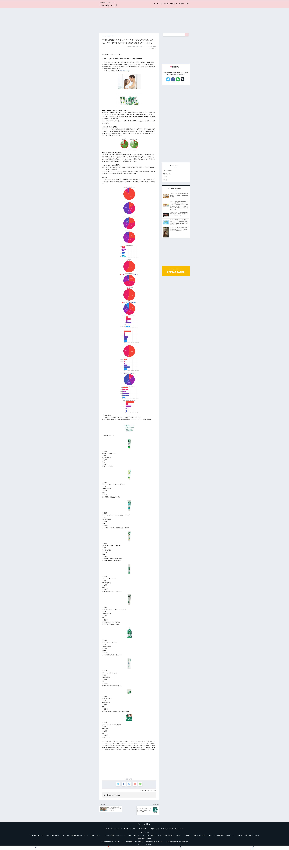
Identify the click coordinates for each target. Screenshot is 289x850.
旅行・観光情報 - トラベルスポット (173, 835)
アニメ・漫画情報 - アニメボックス (76, 835)
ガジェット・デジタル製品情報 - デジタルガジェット (221, 835)
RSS (182, 81)
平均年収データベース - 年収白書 (134, 841)
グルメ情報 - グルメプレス (37, 835)
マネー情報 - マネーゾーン (154, 835)
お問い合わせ (173, 3)
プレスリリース (152, 790)
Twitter (168, 81)
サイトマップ (179, 829)
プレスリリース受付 (184, 3)
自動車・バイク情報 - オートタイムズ (195, 835)
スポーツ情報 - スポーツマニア (137, 835)
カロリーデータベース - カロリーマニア (112, 841)
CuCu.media (168, 176)
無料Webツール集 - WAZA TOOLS (154, 841)
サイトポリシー (145, 829)
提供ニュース (167, 174)
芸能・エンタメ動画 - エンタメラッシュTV (248, 835)
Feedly (178, 81)
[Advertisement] (144, 19)
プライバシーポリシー (131, 829)
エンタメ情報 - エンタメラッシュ (55, 835)
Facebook (173, 81)
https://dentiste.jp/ (125, 70)
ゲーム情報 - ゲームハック (95, 835)
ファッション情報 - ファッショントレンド (115, 835)
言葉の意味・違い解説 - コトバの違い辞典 (177, 841)
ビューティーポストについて (161, 3)
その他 (165, 180)
